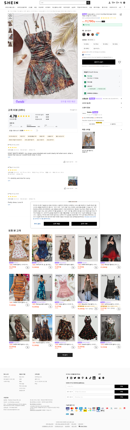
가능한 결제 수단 (70, 405)
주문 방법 (21, 383)
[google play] (103, 378)
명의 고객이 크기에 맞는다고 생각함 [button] (94, 52)
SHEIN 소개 (7, 377)
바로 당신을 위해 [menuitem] (22, 7)
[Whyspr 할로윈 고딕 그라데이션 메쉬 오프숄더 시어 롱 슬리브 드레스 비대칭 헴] (110, 248)
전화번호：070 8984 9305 (10, 407)
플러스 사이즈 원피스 (32, 11)
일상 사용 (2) (40, 140)
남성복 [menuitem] (73, 7)
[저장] (119, 62)
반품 (20, 379)
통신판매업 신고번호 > (35, 404)
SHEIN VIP (22, 390)
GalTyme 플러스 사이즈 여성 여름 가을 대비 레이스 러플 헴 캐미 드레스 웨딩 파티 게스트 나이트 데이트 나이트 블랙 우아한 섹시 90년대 (111, 304)
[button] (121, 3)
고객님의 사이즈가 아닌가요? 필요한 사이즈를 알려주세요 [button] (97, 57)
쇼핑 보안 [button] (89, 86)
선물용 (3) (50, 136)
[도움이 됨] (64, 162)
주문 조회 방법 (23, 386)
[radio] (84, 34)
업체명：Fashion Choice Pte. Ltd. (12, 400)
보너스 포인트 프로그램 (41, 381)
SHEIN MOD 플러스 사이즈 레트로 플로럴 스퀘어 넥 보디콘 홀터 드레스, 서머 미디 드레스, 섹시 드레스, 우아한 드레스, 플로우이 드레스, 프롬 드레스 (88, 264)
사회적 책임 (7, 381)
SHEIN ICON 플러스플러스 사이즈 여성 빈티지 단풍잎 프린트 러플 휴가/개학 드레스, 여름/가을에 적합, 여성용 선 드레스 (65, 264)
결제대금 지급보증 (35, 410)
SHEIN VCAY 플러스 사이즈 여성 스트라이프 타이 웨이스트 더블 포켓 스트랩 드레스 (20, 302)
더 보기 (65, 355)
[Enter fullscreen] (75, 97)
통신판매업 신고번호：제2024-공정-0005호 (41, 402)
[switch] (36, 130)
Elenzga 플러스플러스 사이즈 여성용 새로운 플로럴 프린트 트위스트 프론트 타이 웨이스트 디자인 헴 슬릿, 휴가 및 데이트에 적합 (42, 304)
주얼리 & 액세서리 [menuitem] (82, 7)
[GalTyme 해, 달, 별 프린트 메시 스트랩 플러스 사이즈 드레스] (42, 248)
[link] (113, 2)
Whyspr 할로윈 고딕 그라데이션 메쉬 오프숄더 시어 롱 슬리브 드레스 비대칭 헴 (111, 264)
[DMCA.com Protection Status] (72, 414)
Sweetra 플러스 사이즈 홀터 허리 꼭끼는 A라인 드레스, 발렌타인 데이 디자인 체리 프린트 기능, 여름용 (88, 344)
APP (99, 374)
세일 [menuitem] (35, 7)
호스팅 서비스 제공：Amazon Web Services (41, 400)
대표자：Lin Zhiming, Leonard (11, 402)
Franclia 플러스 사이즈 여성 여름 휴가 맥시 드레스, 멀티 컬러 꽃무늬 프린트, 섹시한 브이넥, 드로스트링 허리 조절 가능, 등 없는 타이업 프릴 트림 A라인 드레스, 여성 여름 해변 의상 (42, 342)
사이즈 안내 (22, 388)
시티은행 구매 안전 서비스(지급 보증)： (40, 406)
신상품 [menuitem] (30, 7)
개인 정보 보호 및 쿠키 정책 (62, 424)
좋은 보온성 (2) (60, 136)
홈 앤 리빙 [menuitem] (104, 7)
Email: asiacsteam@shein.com (12, 409)
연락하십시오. (38, 377)
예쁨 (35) (42, 136)
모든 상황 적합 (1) (29, 140)
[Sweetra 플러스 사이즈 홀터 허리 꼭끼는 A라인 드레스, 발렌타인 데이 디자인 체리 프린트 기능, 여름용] (88, 327)
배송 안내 (21, 377)
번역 (9, 157)
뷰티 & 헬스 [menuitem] (97, 7)
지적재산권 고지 (59, 426)
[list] (81, 377)
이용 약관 (80, 424)
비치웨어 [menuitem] (47, 7)
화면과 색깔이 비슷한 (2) (15, 140)
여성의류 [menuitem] (41, 7)
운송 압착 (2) (50, 140)
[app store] (99, 378)
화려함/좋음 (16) (32, 136)
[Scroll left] (122, 7)
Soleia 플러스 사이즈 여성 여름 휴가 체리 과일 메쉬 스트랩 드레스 (20, 264)
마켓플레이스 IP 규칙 (47, 426)
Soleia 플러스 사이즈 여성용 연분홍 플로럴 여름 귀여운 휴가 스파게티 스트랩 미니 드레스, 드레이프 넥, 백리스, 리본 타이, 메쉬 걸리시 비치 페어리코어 (65, 304)
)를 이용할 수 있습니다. (46, 410)
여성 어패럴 (13, 11)
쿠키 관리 (73, 424)
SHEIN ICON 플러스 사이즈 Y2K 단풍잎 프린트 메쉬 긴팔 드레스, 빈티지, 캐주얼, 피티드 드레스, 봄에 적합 (65, 344)
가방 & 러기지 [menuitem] (113, 7)
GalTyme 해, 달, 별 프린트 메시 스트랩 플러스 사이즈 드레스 (42, 264)
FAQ (36, 383)
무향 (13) (22, 136)
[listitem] (88, 140)
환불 (20, 381)
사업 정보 (6, 397)
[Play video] (45, 56)
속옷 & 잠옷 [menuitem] (66, 7)
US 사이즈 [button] (90, 40)
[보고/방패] (76, 162)
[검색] (88, 2)
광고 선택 (74, 426)
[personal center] (109, 3)
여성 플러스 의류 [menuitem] (56, 7)
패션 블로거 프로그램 (9, 379)
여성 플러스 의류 (21, 11)
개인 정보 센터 (49, 424)
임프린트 (67, 426)
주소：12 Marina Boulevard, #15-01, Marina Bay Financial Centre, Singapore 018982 (15, 405)
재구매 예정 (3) (13, 136)
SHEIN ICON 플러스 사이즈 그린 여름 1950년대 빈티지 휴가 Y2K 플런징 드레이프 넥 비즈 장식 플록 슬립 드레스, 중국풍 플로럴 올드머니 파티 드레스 (111, 344)
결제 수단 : (37, 379)
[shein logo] (11, 2)
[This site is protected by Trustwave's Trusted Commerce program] (67, 414)
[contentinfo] (97, 409)
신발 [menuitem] (90, 7)
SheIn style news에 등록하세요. (75, 383)
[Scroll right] (124, 7)
